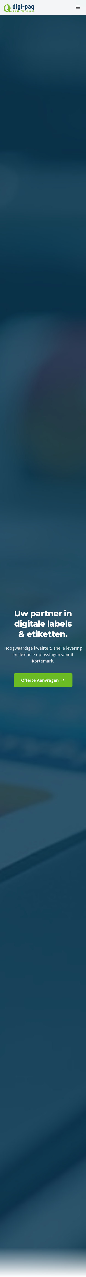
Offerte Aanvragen (40, 680)
